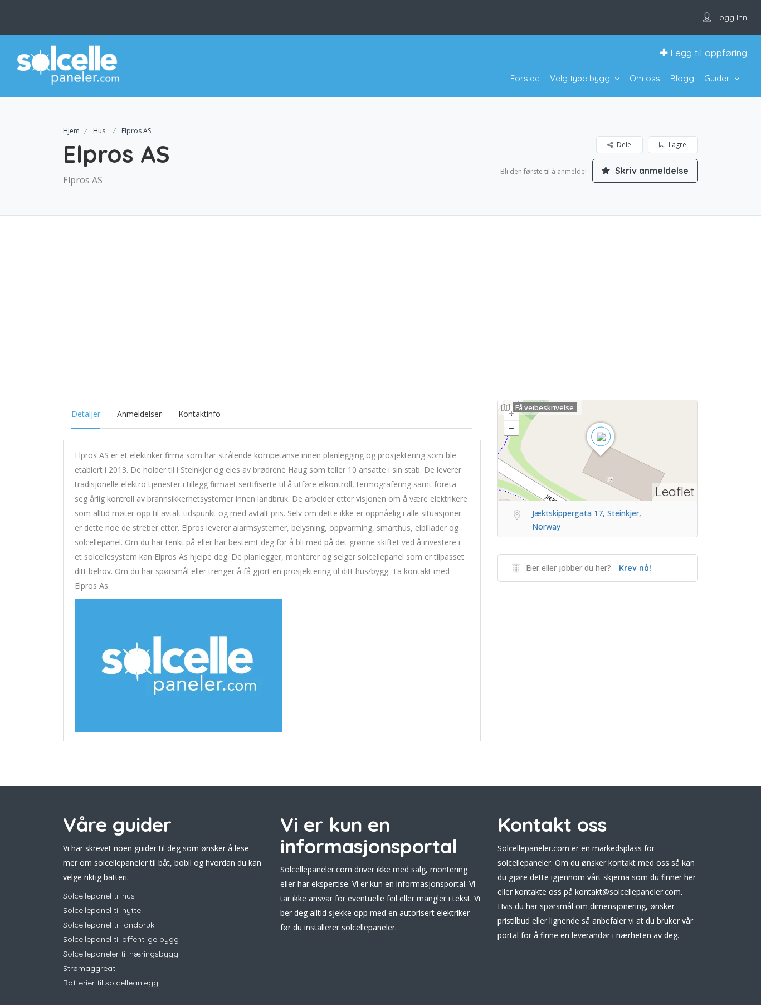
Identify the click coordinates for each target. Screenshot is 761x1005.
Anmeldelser (139, 414)
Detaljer (85, 414)
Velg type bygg (580, 78)
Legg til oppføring (707, 53)
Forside (525, 78)
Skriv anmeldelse (651, 170)
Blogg (682, 78)
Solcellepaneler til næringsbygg (120, 954)
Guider (717, 78)
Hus (99, 130)
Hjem (71, 130)
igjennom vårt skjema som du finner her (623, 877)
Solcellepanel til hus (99, 896)
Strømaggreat (89, 968)
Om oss (645, 78)
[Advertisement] (380, 322)
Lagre (676, 144)
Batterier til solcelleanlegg (110, 983)
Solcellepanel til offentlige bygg (121, 939)
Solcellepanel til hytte (102, 910)
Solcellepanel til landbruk (108, 925)
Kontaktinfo (199, 414)
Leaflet (675, 491)
